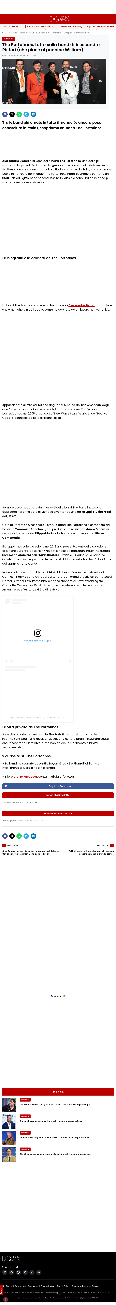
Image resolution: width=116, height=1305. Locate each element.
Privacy (1, 1291)
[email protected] (51, 1293)
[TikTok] (32, 1272)
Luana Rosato (9, 55)
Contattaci (20, 1286)
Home (4, 33)
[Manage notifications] (5, 1299)
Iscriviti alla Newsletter (58, 795)
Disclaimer (33, 1286)
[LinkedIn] (33, 114)
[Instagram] (18, 1272)
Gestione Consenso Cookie (85, 1286)
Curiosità (13, 33)
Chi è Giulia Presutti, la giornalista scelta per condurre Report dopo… (55, 1104)
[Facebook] (5, 114)
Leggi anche (58, 1092)
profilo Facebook (25, 777)
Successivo (103, 845)
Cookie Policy (62, 1286)
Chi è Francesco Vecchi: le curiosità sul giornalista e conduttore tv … (55, 1154)
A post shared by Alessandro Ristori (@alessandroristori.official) (37, 717)
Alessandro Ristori (81, 305)
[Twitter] (12, 114)
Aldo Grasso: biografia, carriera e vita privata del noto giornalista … (55, 1137)
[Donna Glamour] (59, 19)
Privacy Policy (47, 1286)
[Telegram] (26, 114)
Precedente (13, 845)
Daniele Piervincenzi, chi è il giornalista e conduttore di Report (52, 1120)
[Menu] (4, 19)
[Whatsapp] (19, 114)
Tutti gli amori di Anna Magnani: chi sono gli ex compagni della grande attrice (91, 852)
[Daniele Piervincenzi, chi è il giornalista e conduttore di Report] (9, 1121)
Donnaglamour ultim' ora (58, 813)
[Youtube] (38, 1272)
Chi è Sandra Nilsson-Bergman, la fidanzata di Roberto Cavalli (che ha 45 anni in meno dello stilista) (30, 852)
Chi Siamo (7, 1286)
